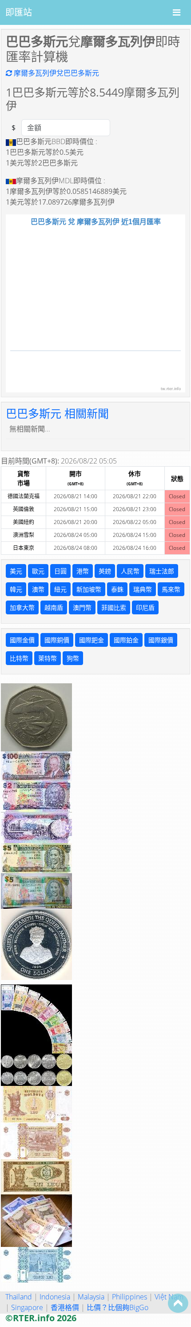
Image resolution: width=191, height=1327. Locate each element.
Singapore (27, 1307)
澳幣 (38, 589)
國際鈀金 (91, 640)
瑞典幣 (142, 589)
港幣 (82, 571)
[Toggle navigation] (176, 12)
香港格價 (65, 1307)
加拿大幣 (22, 607)
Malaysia (91, 1297)
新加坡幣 (88, 589)
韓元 (16, 589)
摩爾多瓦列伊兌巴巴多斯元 (55, 73)
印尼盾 (145, 607)
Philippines (129, 1297)
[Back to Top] (178, 1303)
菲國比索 (113, 607)
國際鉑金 (126, 640)
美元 (16, 571)
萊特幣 (47, 658)
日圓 (60, 571)
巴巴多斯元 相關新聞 (57, 413)
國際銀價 (160, 640)
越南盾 (53, 607)
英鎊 (105, 571)
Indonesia (55, 1297)
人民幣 (130, 571)
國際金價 (22, 640)
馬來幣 (171, 589)
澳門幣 (82, 607)
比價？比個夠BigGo (117, 1307)
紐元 (60, 589)
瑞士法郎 (161, 571)
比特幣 (19, 658)
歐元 (38, 571)
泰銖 (117, 589)
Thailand (18, 1297)
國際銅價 (56, 640)
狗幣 (73, 658)
